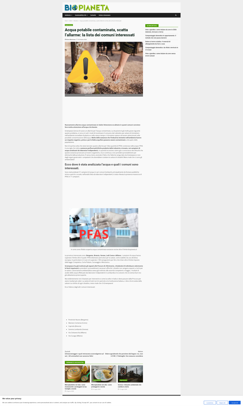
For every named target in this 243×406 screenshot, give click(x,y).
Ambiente (68, 15)
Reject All (222, 403)
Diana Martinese (71, 39)
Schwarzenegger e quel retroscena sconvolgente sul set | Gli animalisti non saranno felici (84, 353)
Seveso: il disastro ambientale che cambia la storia (130, 373)
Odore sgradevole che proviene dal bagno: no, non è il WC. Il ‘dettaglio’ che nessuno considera (124, 353)
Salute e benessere (104, 15)
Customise (210, 403)
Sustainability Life (80, 15)
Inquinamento (68, 25)
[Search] (175, 15)
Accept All (235, 403)
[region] (121, 401)
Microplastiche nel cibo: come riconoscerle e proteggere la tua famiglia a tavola (77, 373)
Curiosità (93, 15)
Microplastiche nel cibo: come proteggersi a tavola (103, 373)
